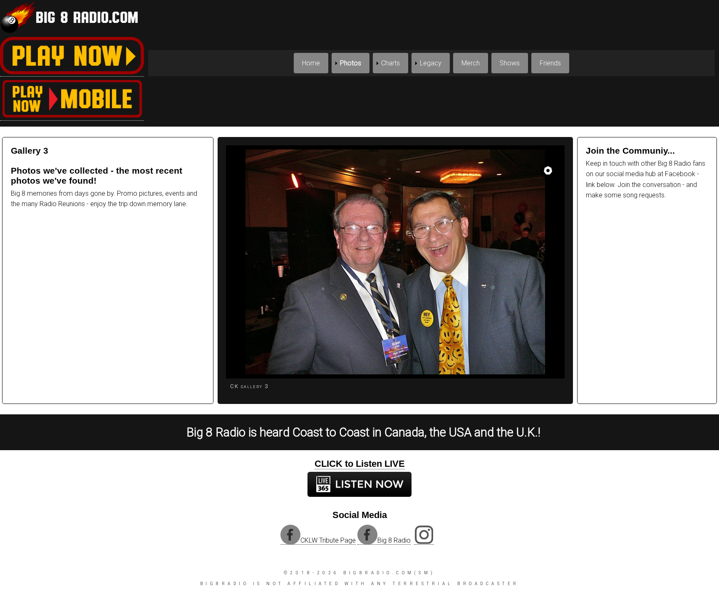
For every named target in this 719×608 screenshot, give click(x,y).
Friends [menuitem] (550, 63)
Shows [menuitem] (510, 63)
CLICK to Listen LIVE (360, 463)
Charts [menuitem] (390, 63)
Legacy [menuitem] (430, 63)
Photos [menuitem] (350, 63)
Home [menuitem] (311, 63)
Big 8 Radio (394, 540)
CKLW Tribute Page (328, 540)
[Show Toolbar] (548, 170)
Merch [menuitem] (470, 63)
